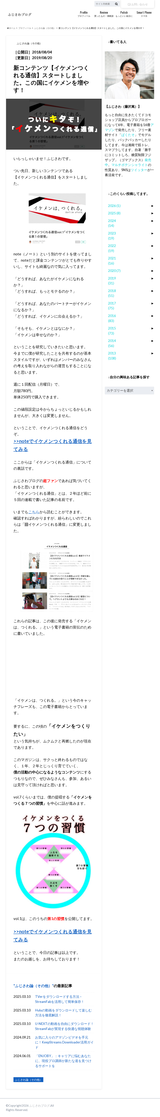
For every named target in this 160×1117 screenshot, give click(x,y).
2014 (112, 343)
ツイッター (139, 170)
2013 (112, 355)
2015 (112, 330)
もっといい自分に (124, 13)
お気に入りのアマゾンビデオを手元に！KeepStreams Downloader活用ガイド (64, 1042)
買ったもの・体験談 (104, 13)
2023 (112, 235)
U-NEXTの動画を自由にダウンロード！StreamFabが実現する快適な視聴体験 (64, 1026)
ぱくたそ (128, 135)
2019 (112, 280)
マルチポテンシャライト (129, 165)
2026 (114, 206)
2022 (112, 248)
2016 (112, 318)
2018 (112, 293)
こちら (33, 512)
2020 (114, 271)
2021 (112, 260)
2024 (112, 223)
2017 (112, 305)
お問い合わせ (139, 4)
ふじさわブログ (39, 1105)
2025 (114, 213)
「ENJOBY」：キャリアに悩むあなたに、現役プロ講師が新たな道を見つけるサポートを (63, 1061)
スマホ (144, 13)
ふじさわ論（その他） (33, 985)
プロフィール (83, 13)
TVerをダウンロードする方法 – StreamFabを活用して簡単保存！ (59, 999)
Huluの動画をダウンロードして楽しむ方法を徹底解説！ (63, 1012)
